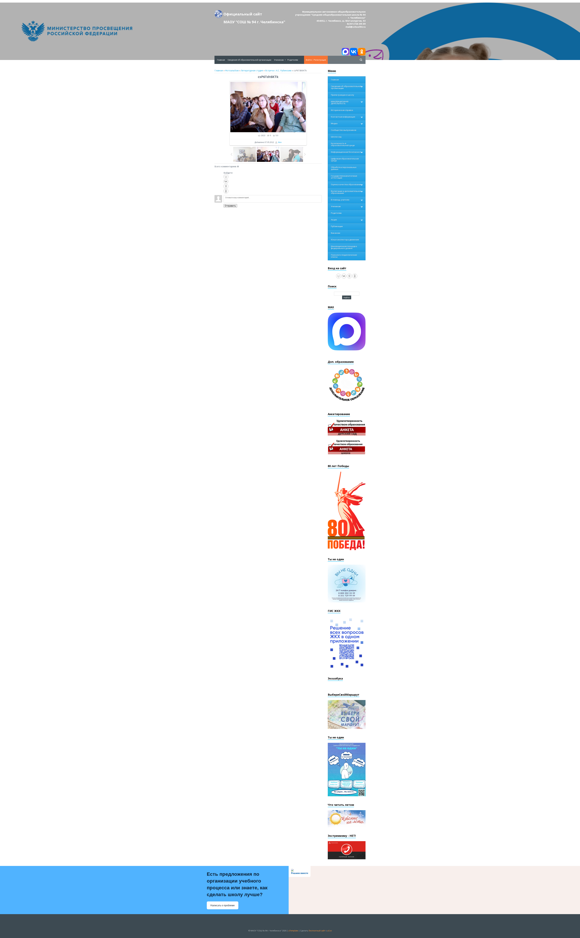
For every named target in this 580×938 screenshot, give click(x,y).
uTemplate (293, 930)
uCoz (329, 930)
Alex (280, 142)
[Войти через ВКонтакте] (226, 181)
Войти (309, 59)
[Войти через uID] (226, 176)
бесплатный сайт (317, 930)
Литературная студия (252, 70)
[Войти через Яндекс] (226, 186)
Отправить (230, 206)
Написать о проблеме (222, 905)
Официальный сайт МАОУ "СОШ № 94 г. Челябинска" (254, 14)
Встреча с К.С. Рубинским (278, 70)
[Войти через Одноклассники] (226, 191)
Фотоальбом (232, 70)
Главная (218, 70)
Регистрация (320, 59)
